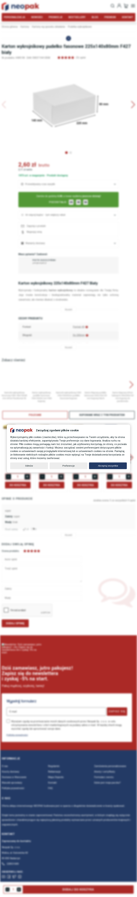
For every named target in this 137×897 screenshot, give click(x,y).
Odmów (29, 465)
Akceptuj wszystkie (108, 465)
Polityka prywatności (17, 735)
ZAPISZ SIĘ (117, 711)
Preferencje (68, 465)
